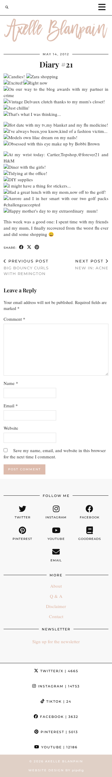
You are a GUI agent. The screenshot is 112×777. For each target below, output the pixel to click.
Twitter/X (58, 671)
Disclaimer (56, 606)
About (56, 586)
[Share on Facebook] (21, 247)
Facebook (58, 717)
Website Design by (56, 770)
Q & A (56, 596)
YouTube (59, 747)
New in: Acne (91, 264)
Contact (56, 616)
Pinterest (58, 732)
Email (11, 406)
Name (11, 383)
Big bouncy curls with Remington (26, 267)
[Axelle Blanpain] (56, 31)
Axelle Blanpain (64, 761)
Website (11, 428)
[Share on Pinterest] (37, 247)
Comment (14, 319)
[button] (104, 7)
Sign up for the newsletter (56, 641)
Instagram (58, 686)
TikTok (58, 701)
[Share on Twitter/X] (29, 247)
